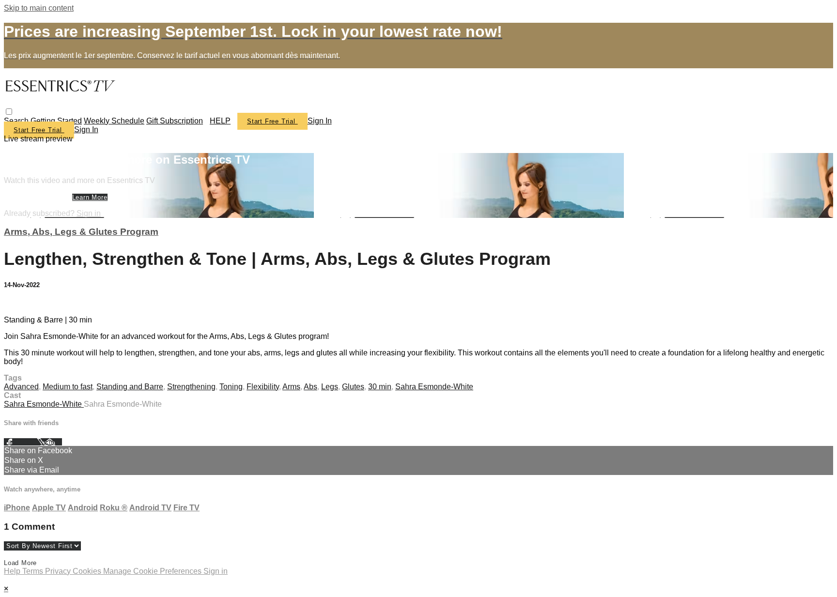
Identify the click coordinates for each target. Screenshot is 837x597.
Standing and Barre (129, 387)
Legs (329, 387)
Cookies (88, 571)
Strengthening (191, 387)
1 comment (23, 303)
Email (53, 441)
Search (17, 121)
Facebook (20, 441)
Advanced (21, 387)
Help (13, 571)
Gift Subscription (174, 121)
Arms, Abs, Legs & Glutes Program (81, 232)
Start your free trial (38, 197)
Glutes (353, 387)
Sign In (86, 129)
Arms (291, 387)
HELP (220, 121)
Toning (231, 387)
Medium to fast (68, 387)
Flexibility (263, 387)
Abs (310, 387)
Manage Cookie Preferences (153, 571)
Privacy (59, 571)
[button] (9, 111)
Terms (33, 571)
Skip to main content (39, 8)
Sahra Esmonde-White (434, 387)
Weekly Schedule (114, 121)
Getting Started (56, 121)
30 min (379, 387)
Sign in (320, 121)
